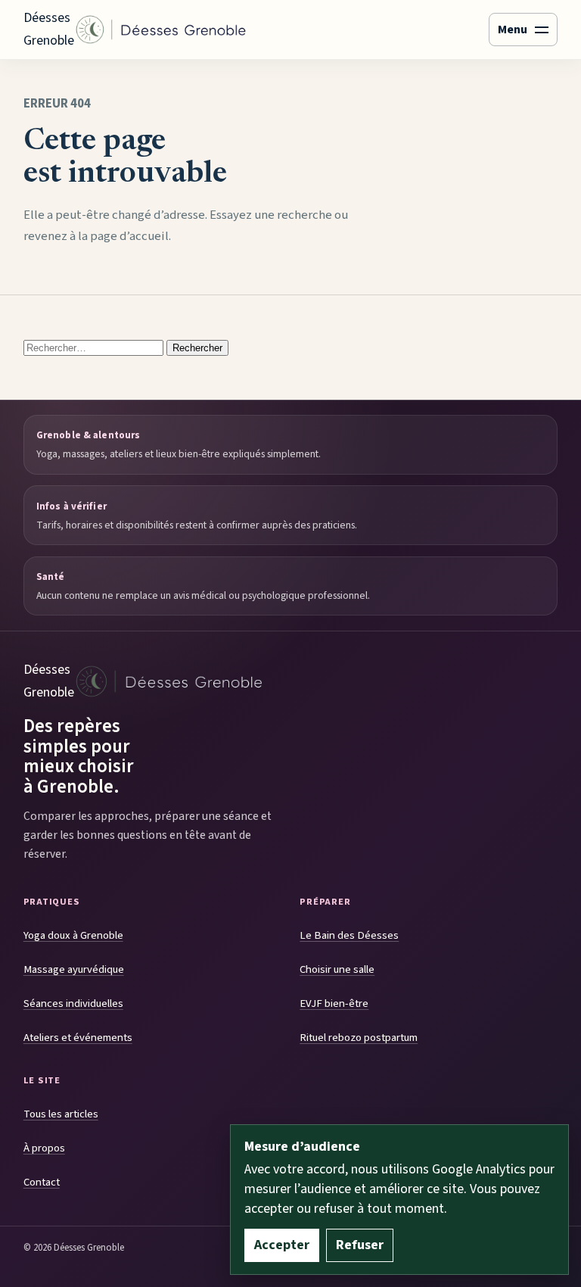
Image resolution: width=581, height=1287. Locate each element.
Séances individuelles (73, 1003)
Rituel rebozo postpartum (359, 1037)
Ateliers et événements (77, 1037)
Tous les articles (60, 1114)
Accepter (281, 1245)
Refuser (360, 1245)
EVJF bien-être (334, 1003)
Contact (41, 1182)
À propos (44, 1148)
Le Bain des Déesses (349, 935)
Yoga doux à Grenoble (73, 935)
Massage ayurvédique (73, 969)
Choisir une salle (337, 969)
